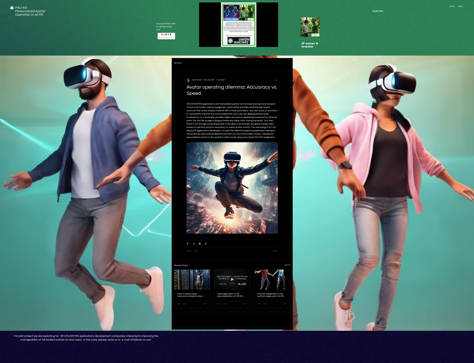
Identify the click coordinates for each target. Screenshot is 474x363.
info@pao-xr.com (140, 357)
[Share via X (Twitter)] (194, 243)
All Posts (178, 63)
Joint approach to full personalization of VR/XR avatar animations (230, 295)
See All (287, 265)
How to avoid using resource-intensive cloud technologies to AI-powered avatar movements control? (191, 295)
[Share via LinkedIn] (200, 243)
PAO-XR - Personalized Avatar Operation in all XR (30, 11)
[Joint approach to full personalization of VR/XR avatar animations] (232, 280)
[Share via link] (206, 243)
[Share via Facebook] (188, 243)
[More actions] (276, 79)
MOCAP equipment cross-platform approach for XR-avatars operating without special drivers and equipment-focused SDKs (270, 295)
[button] (275, 44)
